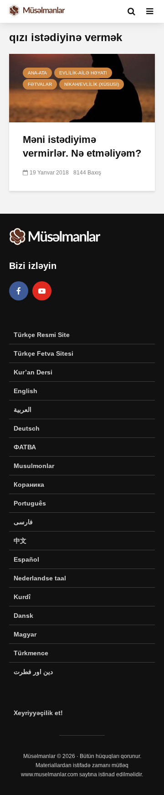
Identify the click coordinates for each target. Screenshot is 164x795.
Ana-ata (37, 72)
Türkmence (31, 653)
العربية (22, 409)
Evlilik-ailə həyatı (83, 72)
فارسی (23, 522)
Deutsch (27, 428)
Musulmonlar (34, 465)
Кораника (29, 484)
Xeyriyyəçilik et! (38, 712)
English (25, 391)
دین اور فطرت (33, 671)
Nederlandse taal (40, 578)
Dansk (23, 615)
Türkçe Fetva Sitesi (43, 353)
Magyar (25, 634)
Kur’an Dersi (33, 372)
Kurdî (22, 596)
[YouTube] (41, 290)
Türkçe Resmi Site (42, 334)
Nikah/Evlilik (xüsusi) (91, 84)
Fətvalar (40, 84)
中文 (20, 540)
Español (26, 559)
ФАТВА (25, 447)
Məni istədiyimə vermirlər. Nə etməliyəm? (82, 146)
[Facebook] (18, 290)
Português (30, 503)
